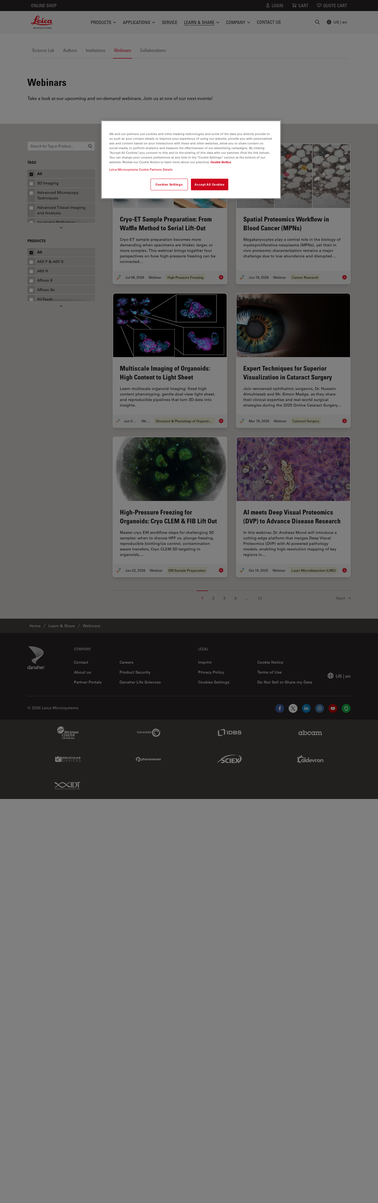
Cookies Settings (169, 184)
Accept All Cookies (209, 184)
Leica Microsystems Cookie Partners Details (141, 169)
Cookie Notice (221, 162)
